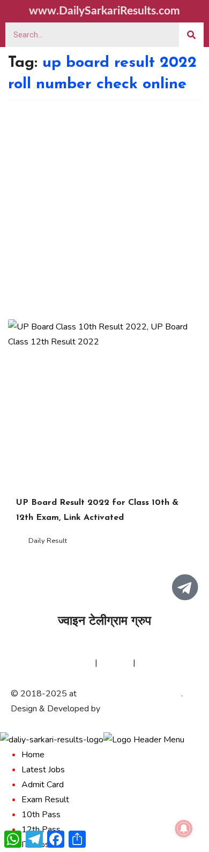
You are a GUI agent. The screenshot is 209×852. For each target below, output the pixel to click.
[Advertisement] (104, 209)
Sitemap (115, 663)
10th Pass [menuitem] (41, 814)
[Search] (191, 34)
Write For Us (162, 663)
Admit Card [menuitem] (42, 784)
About (22, 663)
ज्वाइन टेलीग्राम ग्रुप (104, 622)
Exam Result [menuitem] (45, 799)
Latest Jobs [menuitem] (43, 770)
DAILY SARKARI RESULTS (130, 694)
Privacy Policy (67, 663)
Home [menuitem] (32, 755)
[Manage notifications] (183, 828)
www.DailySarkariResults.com (104, 11)
